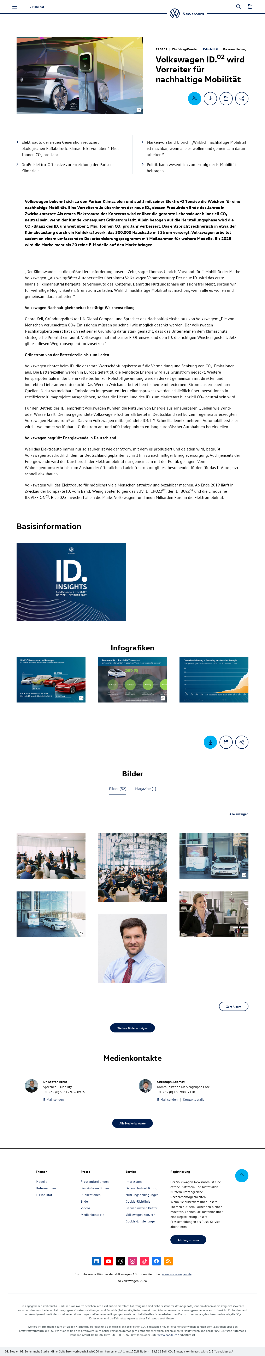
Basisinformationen (95, 1188)
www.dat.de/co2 (168, 1335)
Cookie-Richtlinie (138, 1201)
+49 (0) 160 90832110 (179, 1092)
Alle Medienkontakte (132, 1123)
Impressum (134, 1181)
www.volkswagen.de (177, 1274)
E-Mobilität (210, 49)
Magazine (145, 788)
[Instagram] (132, 1261)
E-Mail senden (53, 1099)
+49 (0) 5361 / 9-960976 (67, 1092)
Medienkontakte (92, 1215)
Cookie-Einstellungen (141, 1221)
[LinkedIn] (96, 1261)
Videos (85, 1208)
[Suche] (238, 6)
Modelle (41, 1181)
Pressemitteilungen (95, 1181)
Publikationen (91, 1195)
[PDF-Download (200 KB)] (210, 98)
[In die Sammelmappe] (226, 98)
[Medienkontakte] (194, 98)
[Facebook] (156, 1261)
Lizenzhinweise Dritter (142, 1208)
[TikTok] (144, 1261)
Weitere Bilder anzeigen (132, 1028)
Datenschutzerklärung (141, 1188)
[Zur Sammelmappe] (250, 6)
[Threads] (120, 1261)
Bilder (117, 788)
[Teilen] (241, 98)
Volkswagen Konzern (140, 1215)
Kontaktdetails (193, 1099)
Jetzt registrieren (188, 1240)
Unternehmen (46, 1188)
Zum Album (233, 1006)
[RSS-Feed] (168, 1261)
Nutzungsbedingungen (142, 1195)
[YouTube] (108, 1261)
